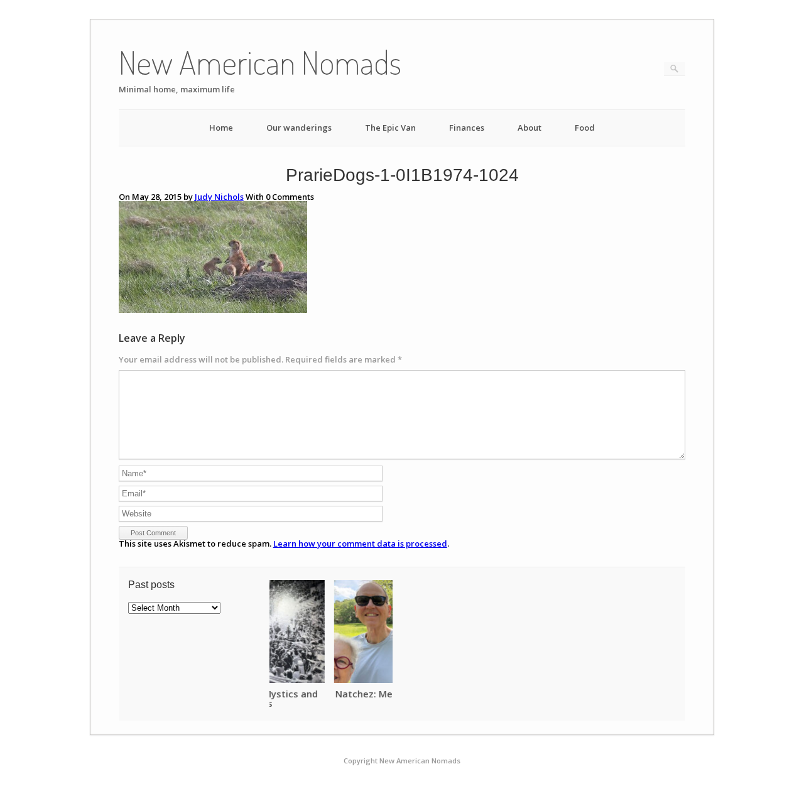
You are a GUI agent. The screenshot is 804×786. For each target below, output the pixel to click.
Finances (466, 127)
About (529, 127)
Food (585, 127)
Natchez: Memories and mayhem (346, 693)
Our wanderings (299, 127)
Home (221, 127)
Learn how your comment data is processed (360, 543)
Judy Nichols (219, 196)
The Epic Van (390, 127)
